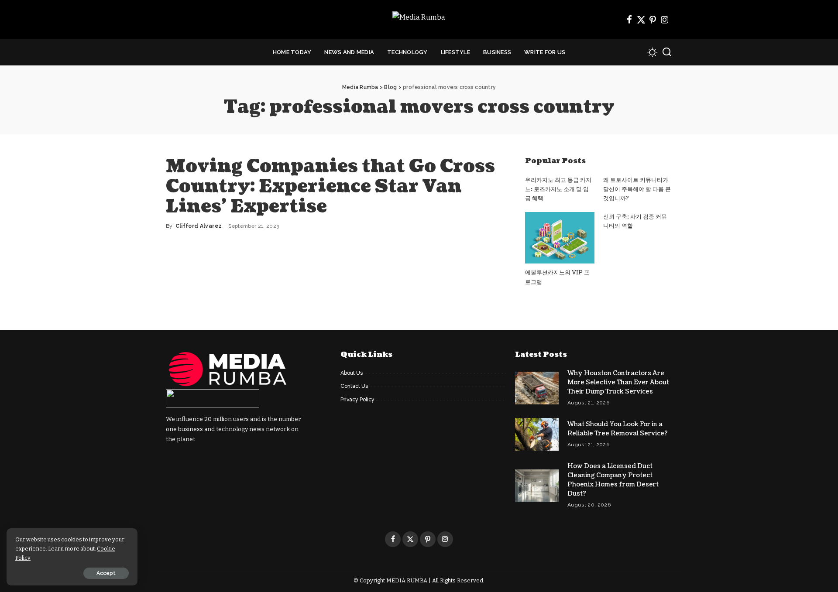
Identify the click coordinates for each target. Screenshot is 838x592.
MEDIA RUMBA (406, 580)
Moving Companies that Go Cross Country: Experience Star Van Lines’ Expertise (330, 186)
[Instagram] (664, 20)
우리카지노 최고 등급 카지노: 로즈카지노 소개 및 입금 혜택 (558, 189)
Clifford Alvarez (198, 226)
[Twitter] (641, 20)
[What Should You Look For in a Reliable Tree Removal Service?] (537, 434)
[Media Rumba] (418, 19)
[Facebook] (629, 20)
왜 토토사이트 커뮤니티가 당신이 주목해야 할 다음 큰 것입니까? (637, 189)
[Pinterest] (653, 20)
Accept (106, 573)
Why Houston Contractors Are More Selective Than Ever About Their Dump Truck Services (618, 382)
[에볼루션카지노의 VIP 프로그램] (559, 238)
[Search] (667, 52)
